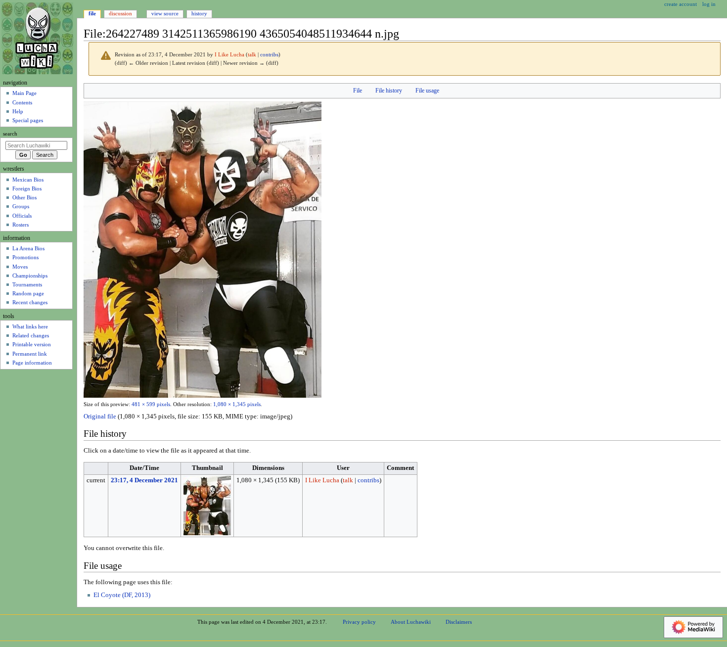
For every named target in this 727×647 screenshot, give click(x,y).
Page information (32, 363)
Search (10, 134)
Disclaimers (459, 622)
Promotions (25, 257)
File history (388, 90)
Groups (20, 206)
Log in (709, 4)
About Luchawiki (411, 622)
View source (165, 13)
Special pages (27, 120)
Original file (100, 416)
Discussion (120, 13)
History (199, 13)
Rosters (20, 225)
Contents (22, 102)
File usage (427, 90)
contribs (269, 54)
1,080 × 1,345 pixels (237, 404)
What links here (30, 326)
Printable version (31, 344)
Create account (680, 4)
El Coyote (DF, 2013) (121, 595)
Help (17, 111)
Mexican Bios (28, 180)
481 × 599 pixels (151, 404)
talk (252, 54)
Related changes (30, 335)
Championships (29, 275)
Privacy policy (359, 622)
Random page (28, 293)
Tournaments (27, 284)
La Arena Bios (28, 248)
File (357, 90)
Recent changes (29, 302)
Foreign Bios (27, 188)
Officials (22, 216)
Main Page (24, 93)
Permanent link (29, 354)
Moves (20, 267)
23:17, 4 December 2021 (144, 480)
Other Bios (24, 197)
